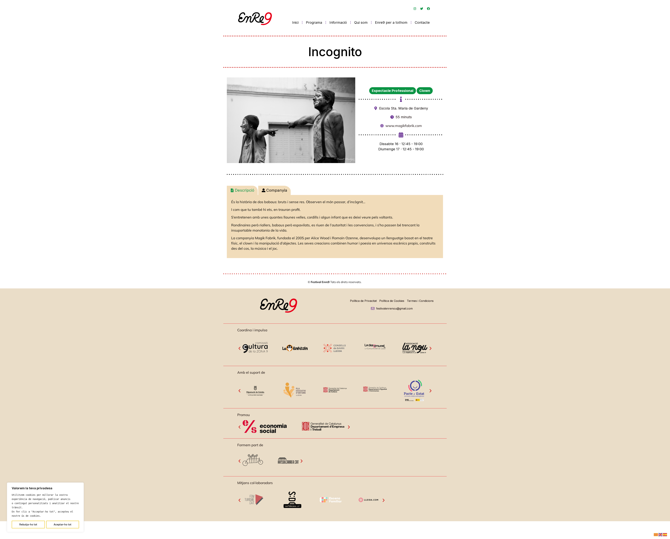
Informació (338, 22)
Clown (424, 91)
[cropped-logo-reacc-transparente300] (253, 470)
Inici (295, 22)
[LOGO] (254, 506)
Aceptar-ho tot (62, 524)
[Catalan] (656, 534)
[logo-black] (288, 462)
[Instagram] (415, 9)
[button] (239, 348)
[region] (45, 507)
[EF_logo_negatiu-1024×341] (330, 502)
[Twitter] (422, 9)
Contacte (422, 22)
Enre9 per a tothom (391, 22)
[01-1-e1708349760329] (255, 397)
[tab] (242, 190)
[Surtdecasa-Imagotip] (292, 509)
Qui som (361, 22)
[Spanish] (665, 534)
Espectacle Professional (392, 91)
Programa (314, 22)
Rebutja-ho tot (28, 524)
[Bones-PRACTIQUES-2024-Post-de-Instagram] (369, 510)
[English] (660, 534)
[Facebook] (428, 9)
